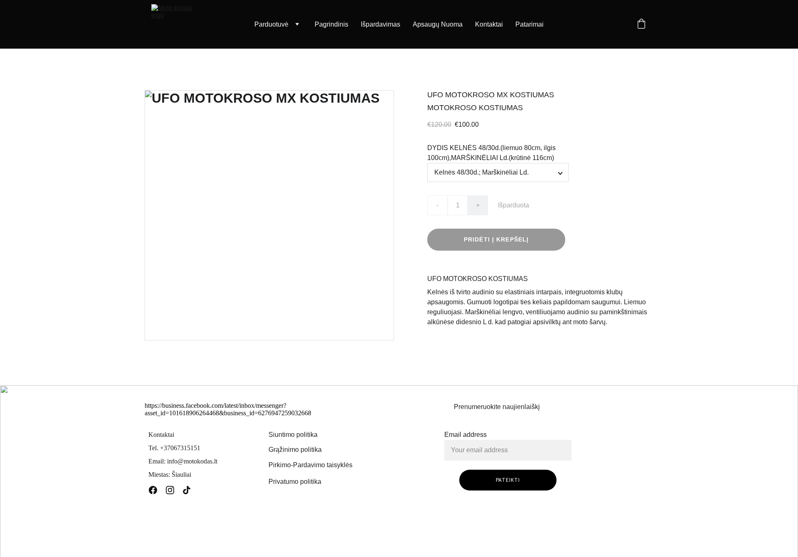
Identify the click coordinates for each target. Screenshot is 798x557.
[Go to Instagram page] (170, 490)
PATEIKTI (508, 480)
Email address (465, 434)
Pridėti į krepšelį (496, 239)
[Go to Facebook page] (153, 490)
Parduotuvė (271, 24)
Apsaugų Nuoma (438, 24)
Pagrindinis (331, 24)
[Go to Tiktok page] (186, 490)
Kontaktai (489, 24)
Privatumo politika (294, 481)
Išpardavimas (380, 24)
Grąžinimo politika (295, 449)
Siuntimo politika (293, 434)
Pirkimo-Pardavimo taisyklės (310, 464)
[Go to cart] (641, 24)
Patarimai (529, 24)
